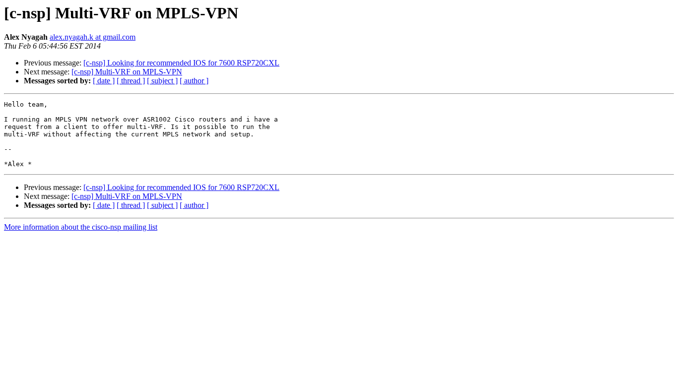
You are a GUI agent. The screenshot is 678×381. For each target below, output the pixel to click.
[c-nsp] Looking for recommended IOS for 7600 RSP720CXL (181, 63)
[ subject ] (162, 80)
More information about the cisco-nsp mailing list (80, 227)
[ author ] (194, 80)
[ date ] (104, 80)
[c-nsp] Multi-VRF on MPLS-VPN (126, 71)
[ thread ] (131, 80)
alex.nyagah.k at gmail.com (93, 37)
